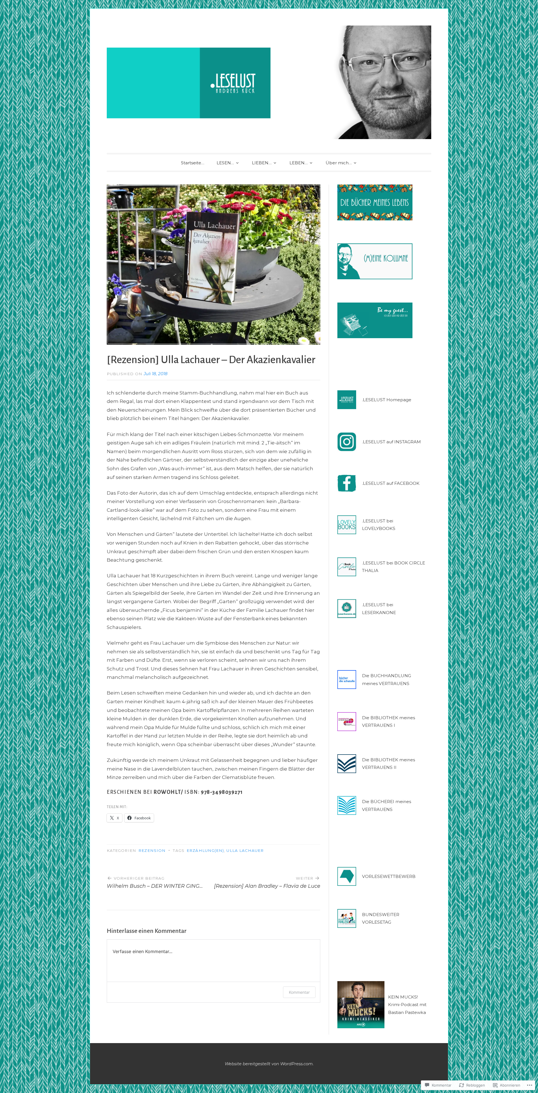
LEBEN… (298, 162)
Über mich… (339, 162)
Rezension (152, 850)
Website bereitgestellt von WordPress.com (269, 1063)
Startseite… (192, 162)
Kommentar (299, 992)
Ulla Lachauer (245, 850)
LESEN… (225, 162)
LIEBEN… (262, 162)
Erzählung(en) (205, 850)
